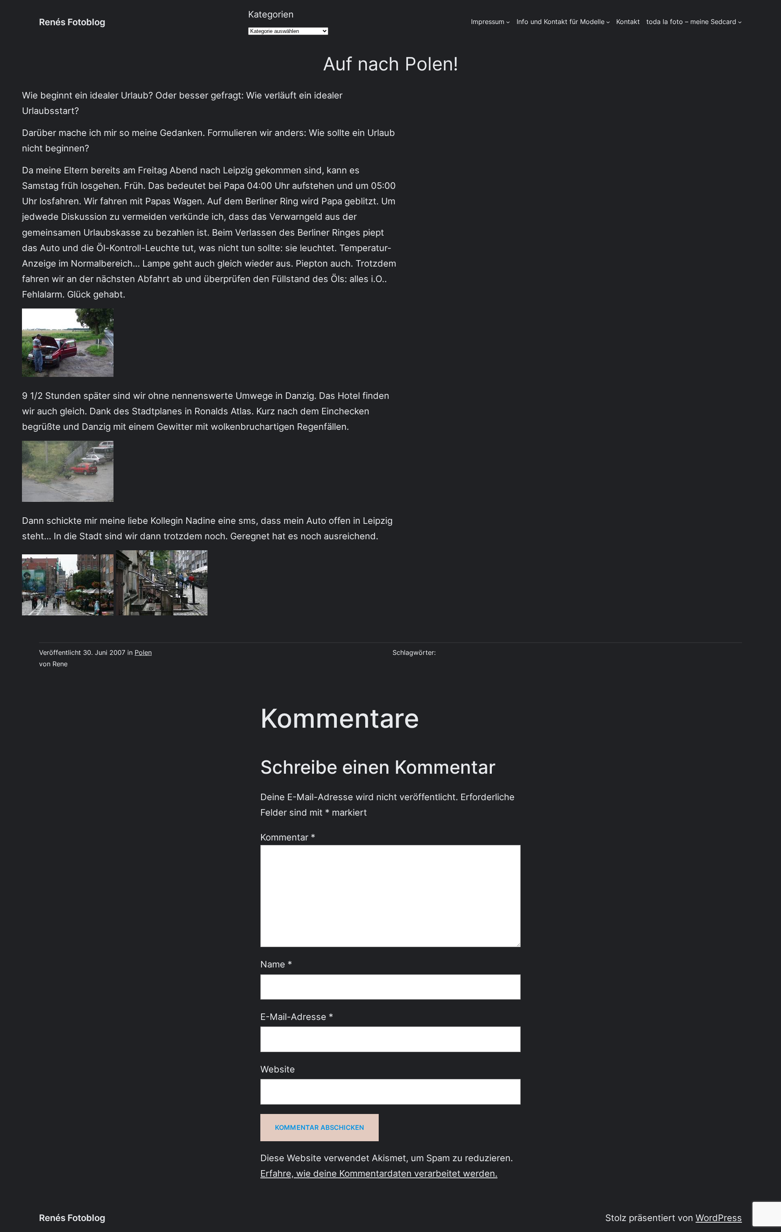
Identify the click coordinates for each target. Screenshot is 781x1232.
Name (276, 963)
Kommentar (287, 837)
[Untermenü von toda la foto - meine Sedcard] (740, 22)
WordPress (719, 1217)
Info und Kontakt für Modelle (560, 22)
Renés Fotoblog (72, 21)
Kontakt (628, 22)
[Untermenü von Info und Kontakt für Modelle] (608, 22)
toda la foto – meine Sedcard (691, 22)
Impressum (487, 22)
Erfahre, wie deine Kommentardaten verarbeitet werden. (378, 1173)
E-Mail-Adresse (296, 1016)
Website (277, 1069)
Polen (143, 652)
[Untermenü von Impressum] (508, 22)
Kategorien (271, 14)
